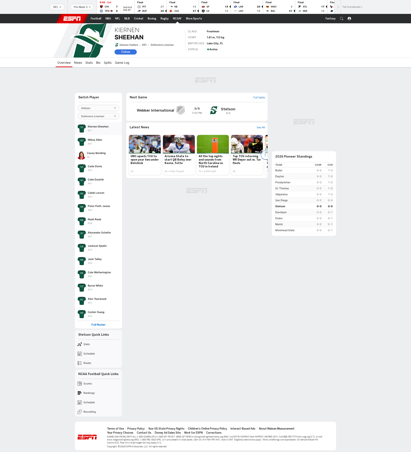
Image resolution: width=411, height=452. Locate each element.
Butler (278, 170)
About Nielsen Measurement (277, 428)
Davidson (281, 212)
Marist (279, 224)
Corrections (214, 432)
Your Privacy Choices (120, 432)
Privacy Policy (136, 428)
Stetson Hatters (128, 44)
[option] (145, 155)
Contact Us (144, 432)
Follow (125, 51)
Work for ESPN (193, 432)
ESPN (72, 18)
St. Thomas (282, 188)
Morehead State (285, 230)
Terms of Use (115, 428)
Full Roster (98, 324)
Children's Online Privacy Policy (207, 428)
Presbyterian (282, 182)
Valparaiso (281, 194)
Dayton (279, 176)
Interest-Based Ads (243, 428)
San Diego (281, 200)
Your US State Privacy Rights (166, 428)
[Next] (337, 7)
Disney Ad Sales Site (168, 432)
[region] (304, 197)
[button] (341, 18)
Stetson (280, 206)
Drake (279, 218)
